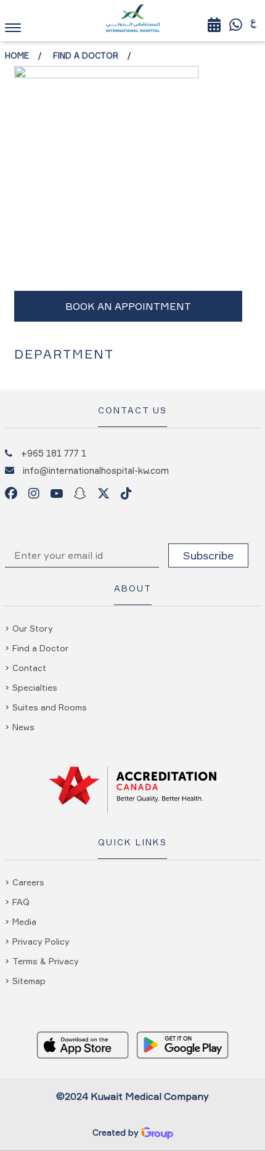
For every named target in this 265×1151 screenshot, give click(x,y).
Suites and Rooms (49, 707)
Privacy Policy (41, 941)
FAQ (21, 902)
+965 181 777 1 (53, 452)
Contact (29, 667)
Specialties (34, 687)
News (23, 727)
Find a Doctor (85, 55)
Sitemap (29, 980)
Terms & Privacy (45, 961)
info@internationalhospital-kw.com (96, 470)
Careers (28, 882)
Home (17, 55)
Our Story (32, 628)
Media (24, 921)
